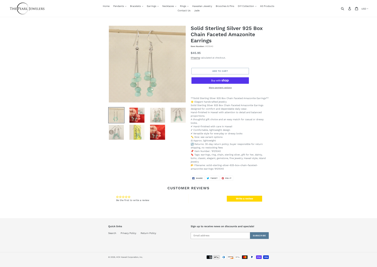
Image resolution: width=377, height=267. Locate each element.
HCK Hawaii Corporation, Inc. (129, 257)
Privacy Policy (128, 233)
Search (112, 233)
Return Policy (148, 233)
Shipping (195, 57)
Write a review (244, 198)
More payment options (220, 87)
